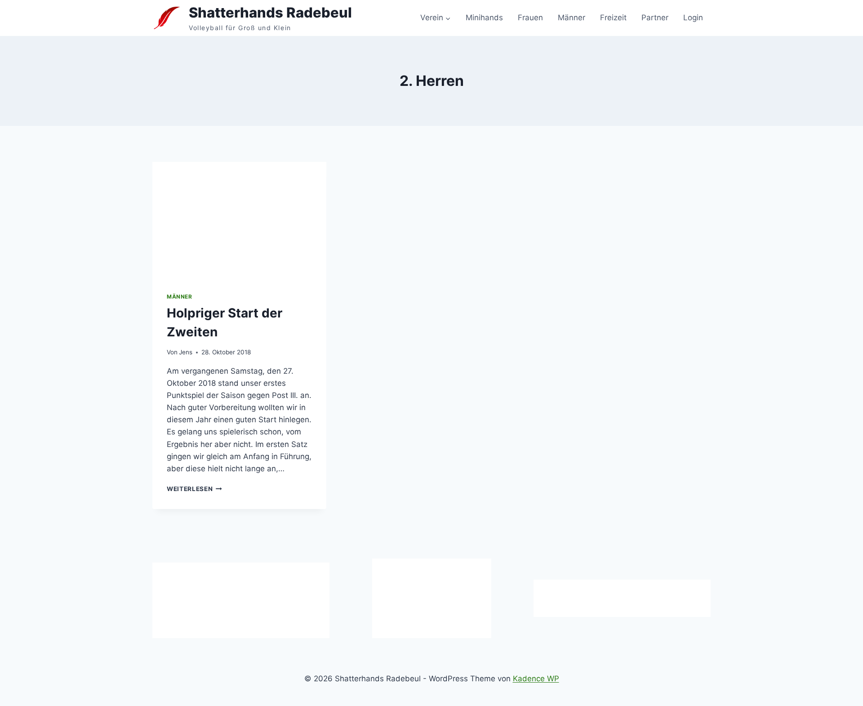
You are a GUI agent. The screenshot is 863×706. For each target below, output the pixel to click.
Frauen (530, 17)
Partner (654, 17)
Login (693, 17)
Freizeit (613, 17)
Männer (571, 17)
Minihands (484, 17)
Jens (185, 352)
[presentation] (239, 220)
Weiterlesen (194, 488)
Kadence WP (536, 678)
